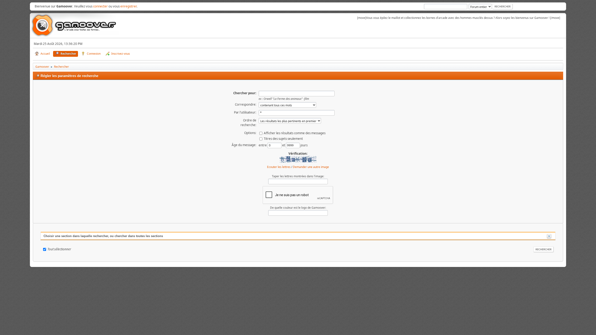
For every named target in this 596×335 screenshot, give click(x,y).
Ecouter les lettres (279, 167)
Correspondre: (245, 104)
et (284, 145)
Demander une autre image (311, 167)
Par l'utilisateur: (245, 112)
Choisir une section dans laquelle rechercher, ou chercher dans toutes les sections (103, 236)
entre (263, 145)
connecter (100, 6)
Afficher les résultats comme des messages (294, 133)
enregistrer (128, 6)
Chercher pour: (244, 93)
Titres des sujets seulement (283, 139)
